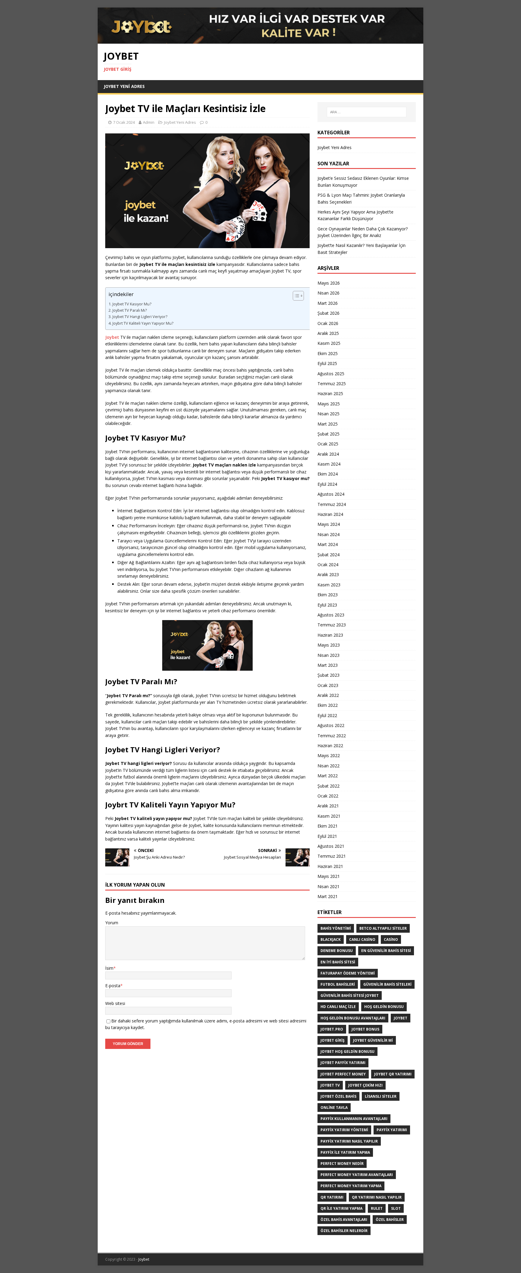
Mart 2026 (327, 303)
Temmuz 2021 (331, 856)
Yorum (111, 922)
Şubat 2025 (328, 434)
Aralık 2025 (328, 333)
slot (396, 1208)
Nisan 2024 (328, 534)
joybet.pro (331, 1029)
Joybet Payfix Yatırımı (342, 1062)
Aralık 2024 (328, 454)
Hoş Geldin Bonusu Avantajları (352, 1018)
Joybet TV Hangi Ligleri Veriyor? (139, 316)
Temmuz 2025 (331, 383)
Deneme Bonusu (336, 950)
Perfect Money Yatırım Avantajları (356, 1174)
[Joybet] (260, 40)
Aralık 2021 (328, 806)
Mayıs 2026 (328, 283)
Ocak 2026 (327, 323)
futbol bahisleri (337, 984)
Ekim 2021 (327, 826)
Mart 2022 (327, 775)
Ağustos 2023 (330, 615)
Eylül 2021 (327, 836)
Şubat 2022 (328, 786)
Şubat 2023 (328, 675)
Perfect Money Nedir (342, 1163)
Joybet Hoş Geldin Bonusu (347, 1051)
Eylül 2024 (327, 484)
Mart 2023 (327, 665)
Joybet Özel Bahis (338, 1096)
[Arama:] (366, 112)
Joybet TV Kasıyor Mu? (131, 304)
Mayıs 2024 (328, 524)
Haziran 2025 (330, 393)
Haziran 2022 (330, 745)
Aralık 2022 (328, 695)
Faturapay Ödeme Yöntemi (347, 973)
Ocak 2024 (327, 564)
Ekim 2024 (327, 474)
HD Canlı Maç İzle (338, 1006)
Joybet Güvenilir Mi (373, 1040)
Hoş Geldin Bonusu (384, 1006)
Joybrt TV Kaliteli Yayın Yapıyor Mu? (142, 323)
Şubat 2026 (328, 313)
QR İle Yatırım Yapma (341, 1208)
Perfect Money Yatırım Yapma (350, 1185)
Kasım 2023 (328, 585)
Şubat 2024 (328, 554)
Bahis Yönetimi (335, 928)
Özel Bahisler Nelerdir (344, 1230)
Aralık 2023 (328, 574)
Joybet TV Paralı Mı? (129, 310)
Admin (148, 122)
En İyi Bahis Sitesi (337, 962)
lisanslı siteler (380, 1096)
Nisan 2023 (328, 655)
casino (391, 939)
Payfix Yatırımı (392, 1129)
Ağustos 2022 (330, 725)
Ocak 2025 (327, 444)
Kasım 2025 (328, 343)
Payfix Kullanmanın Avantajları (353, 1118)
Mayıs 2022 (328, 755)
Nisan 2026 (328, 293)
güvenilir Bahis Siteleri (387, 984)
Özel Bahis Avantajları (343, 1219)
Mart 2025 (327, 424)
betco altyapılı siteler (383, 928)
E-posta (112, 985)
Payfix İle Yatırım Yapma (345, 1152)
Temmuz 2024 (331, 504)
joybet (400, 1018)
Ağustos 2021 (330, 846)
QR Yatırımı (331, 1197)
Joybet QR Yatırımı (393, 1074)
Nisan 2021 (328, 886)
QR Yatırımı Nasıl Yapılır (377, 1197)
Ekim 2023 (327, 594)
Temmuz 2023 (331, 625)
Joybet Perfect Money (343, 1074)
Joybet (112, 337)
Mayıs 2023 (328, 645)
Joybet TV (330, 1085)
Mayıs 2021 (328, 876)
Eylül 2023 (327, 605)
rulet (377, 1208)
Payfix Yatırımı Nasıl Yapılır (349, 1141)
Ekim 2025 (327, 353)
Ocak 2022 (327, 796)
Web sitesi (115, 1003)
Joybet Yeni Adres (124, 86)
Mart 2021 (327, 896)
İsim (109, 968)
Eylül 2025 (327, 363)
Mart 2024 (327, 544)
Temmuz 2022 (331, 735)
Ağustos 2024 (330, 494)
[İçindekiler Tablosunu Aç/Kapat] (300, 296)
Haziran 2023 (330, 635)
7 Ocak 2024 (124, 122)
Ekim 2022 (327, 705)
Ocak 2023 (327, 685)
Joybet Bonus (365, 1029)
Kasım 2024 (328, 464)
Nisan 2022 (328, 766)
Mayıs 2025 (328, 404)
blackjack (330, 939)
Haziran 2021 (330, 866)
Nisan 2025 (328, 414)
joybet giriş (332, 1040)
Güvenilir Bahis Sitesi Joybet (349, 995)
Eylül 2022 (327, 715)
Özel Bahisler (390, 1219)
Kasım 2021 (328, 816)
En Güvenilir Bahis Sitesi (386, 950)
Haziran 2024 (330, 514)
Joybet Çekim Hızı (365, 1085)
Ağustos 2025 (330, 373)
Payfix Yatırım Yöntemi (344, 1129)
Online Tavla (334, 1107)
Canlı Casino (362, 939)
